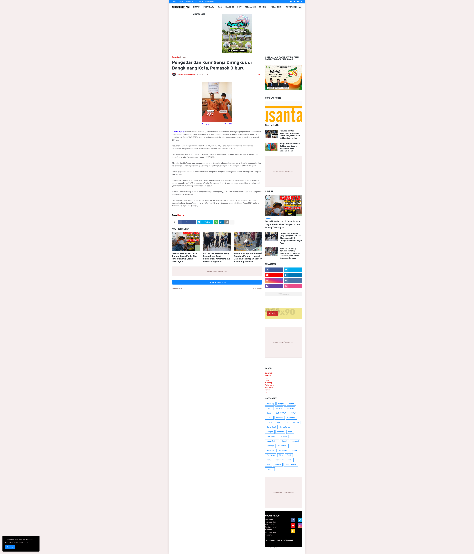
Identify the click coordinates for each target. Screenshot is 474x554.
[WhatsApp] (216, 222)
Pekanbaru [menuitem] (208, 7)
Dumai (269, 418)
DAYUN (293, 413)
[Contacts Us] (283, 111)
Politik (267, 390)
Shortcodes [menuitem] (199, 14)
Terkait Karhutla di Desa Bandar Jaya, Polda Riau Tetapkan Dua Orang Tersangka (184, 257)
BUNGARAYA (281, 413)
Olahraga (270, 446)
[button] (295, 7)
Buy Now (272, 314)
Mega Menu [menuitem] (276, 7)
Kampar (270, 432)
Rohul (269, 460)
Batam (269, 408)
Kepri (290, 432)
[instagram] (300, 525)
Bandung (270, 404)
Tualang (270, 469)
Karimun (280, 432)
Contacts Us (272, 125)
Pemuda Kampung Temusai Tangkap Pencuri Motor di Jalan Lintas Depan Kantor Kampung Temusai (248, 257)
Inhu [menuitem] (239, 7)
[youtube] (298, 1)
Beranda (175, 57)
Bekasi (279, 408)
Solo (268, 465)
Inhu (267, 380)
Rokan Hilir (280, 460)
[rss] (301, 1)
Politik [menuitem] (262, 7)
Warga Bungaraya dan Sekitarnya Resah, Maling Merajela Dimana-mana (290, 147)
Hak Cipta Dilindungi (285, 540)
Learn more (23, 542)
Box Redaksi (209, 2)
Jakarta (296, 422)
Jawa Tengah (285, 427)
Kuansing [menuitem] (229, 7)
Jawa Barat (271, 427)
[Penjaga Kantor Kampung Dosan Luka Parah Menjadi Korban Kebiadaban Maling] (271, 134)
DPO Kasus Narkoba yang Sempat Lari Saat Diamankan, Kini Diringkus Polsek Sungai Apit (216, 257)
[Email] (226, 222)
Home (174, 2)
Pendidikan (283, 450)
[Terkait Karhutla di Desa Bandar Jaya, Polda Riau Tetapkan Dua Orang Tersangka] (186, 241)
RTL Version (199, 2)
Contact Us (189, 2)
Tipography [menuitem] (291, 7)
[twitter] (294, 1)
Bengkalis (269, 373)
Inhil (266, 378)
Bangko (281, 404)
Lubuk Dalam (272, 441)
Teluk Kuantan (290, 465)
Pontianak (271, 455)
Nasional (295, 441)
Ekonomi (279, 418)
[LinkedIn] (221, 222)
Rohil (289, 455)
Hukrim (183, 57)
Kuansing (268, 383)
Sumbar (278, 465)
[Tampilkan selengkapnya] (232, 222)
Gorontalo (291, 418)
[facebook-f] (293, 520)
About (180, 2)
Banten (291, 404)
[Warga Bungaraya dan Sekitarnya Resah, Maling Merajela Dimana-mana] (271, 146)
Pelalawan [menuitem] (250, 7)
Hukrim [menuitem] (196, 7)
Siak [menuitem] (220, 7)
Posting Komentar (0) (217, 282)
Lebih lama (256, 288)
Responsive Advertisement (217, 271)
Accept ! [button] (10, 547)
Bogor (269, 413)
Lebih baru (177, 288)
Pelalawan (269, 387)
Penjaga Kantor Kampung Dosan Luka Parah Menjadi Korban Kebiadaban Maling (290, 134)
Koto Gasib (271, 436)
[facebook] (291, 1)
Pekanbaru (269, 385)
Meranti (284, 441)
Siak (266, 392)
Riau (281, 455)
